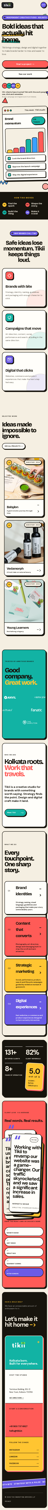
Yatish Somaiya (13, 1272)
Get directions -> (16, 1398)
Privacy (8, 1501)
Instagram (24, 1450)
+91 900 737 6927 (18, 1426)
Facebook (24, 1463)
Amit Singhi (11, 1242)
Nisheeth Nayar (13, 1231)
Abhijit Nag (11, 1252)
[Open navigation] (43, 5)
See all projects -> (14, 446)
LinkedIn (24, 1457)
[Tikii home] (7, 5)
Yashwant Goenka (14, 1262)
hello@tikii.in (15, 1430)
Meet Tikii (15, 812)
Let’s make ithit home (21, 1321)
